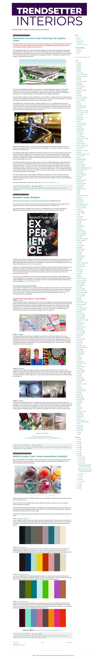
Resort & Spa (80, 166)
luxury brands (80, 314)
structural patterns (81, 383)
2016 (78, 67)
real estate (79, 349)
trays (78, 409)
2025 (78, 441)
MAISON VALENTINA (82, 138)
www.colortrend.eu (52, 495)
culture (78, 243)
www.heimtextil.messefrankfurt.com (33, 437)
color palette (79, 235)
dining (78, 252)
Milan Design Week (81, 150)
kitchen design (80, 309)
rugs (78, 356)
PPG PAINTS (80, 161)
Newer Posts (16, 642)
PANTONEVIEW (80, 159)
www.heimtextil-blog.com (54, 437)
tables (78, 392)
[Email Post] (32, 186)
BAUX (78, 78)
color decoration (80, 231)
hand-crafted (80, 285)
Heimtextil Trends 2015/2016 (26, 197)
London (78, 131)
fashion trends (43, 447)
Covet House (80, 100)
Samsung (79, 171)
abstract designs (80, 206)
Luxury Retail (80, 136)
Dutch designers (80, 105)
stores (78, 382)
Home (42, 642)
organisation (79, 333)
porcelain (79, 342)
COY (78, 93)
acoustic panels (80, 207)
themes (78, 402)
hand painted (80, 283)
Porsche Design (80, 164)
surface (78, 387)
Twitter (78, 53)
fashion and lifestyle (81, 263)
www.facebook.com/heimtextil (28, 438)
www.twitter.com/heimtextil (37, 438)
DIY (77, 102)
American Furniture (81, 74)
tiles (78, 404)
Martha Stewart (80, 143)
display (78, 254)
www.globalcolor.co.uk (57, 630)
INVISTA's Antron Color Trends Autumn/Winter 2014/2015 (40, 456)
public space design (81, 347)
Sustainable (79, 185)
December (80, 457)
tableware (79, 396)
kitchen (78, 306)
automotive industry (26, 188)
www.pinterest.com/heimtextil (57, 438)
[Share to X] (37, 186)
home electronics (81, 290)
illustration (79, 301)
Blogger (73, 655)
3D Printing (79, 72)
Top (77, 192)
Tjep (78, 190)
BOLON (78, 83)
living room (79, 313)
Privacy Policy (80, 40)
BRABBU (79, 85)
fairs (78, 261)
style (78, 385)
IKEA (78, 121)
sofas (78, 364)
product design (80, 345)
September (81, 463)
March (80, 479)
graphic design (80, 282)
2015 (78, 66)
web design (79, 428)
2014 (78, 64)
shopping (79, 361)
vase (78, 418)
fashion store (80, 264)
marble (78, 321)
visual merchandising (27, 448)
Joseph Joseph (80, 124)
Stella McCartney (81, 180)
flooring (78, 273)
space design (80, 366)
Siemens (79, 176)
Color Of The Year (81, 97)
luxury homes (80, 316)
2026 (78, 439)
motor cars (59, 188)
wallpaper (79, 427)
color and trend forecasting (28, 635)
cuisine (78, 242)
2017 (78, 69)
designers (79, 250)
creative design (80, 240)
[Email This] (35, 186)
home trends (25, 637)
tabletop (79, 394)
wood (78, 432)
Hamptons (79, 117)
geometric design (81, 278)
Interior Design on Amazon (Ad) (82, 57)
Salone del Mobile (81, 169)
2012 (78, 486)
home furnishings (63, 447)
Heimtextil (48, 447)
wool (78, 434)
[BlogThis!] (36, 186)
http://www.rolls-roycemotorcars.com (50, 182)
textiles (21, 448)
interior (55, 188)
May (79, 477)
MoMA (78, 152)
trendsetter (43, 637)
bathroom (79, 216)
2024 (78, 443)
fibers (58, 635)
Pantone (79, 162)
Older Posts (69, 642)
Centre (36, 188)
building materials (81, 219)
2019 (78, 445)
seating (78, 358)
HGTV (78, 116)
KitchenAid (79, 128)
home (52, 447)
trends (78, 413)
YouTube (79, 202)
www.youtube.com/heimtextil (47, 438)
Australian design (81, 76)
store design (79, 380)
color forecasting (80, 233)
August (80, 473)
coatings (79, 225)
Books (78, 91)
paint (78, 337)
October (80, 461)
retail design (79, 354)
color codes (27, 447)
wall (78, 423)
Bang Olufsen (80, 86)
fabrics (37, 447)
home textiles (80, 294)
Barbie (78, 88)
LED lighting (79, 130)
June (79, 475)
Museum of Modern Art (82, 154)
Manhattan (79, 142)
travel (78, 406)
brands (78, 218)
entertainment (80, 256)
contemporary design (82, 238)
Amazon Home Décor (82, 44)
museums (79, 328)
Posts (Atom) (22, 644)
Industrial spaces (49, 188)
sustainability (80, 389)
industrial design (41, 188)
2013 (78, 62)
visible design (80, 420)
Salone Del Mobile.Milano (83, 167)
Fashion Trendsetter (52, 635)
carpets (18, 635)
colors (78, 237)
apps (78, 209)
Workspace (79, 200)
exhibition (79, 257)
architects (79, 211)
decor (41, 635)
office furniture (80, 332)
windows (79, 430)
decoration (45, 635)
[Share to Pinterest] (40, 186)
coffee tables (80, 226)
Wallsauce (79, 199)
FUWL (78, 109)
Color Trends (33, 447)
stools (78, 375)
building (32, 188)
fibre (61, 635)
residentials (79, 352)
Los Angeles (79, 133)
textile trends (16, 448)
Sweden (79, 187)
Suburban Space (81, 183)
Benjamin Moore (80, 90)
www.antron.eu (37, 630)
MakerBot (79, 140)
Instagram (79, 50)
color (23, 447)
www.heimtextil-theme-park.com (32, 281)
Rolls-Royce (64, 188)
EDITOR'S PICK (80, 107)
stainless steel (80, 371)
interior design (80, 304)
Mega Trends (80, 147)
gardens (79, 276)
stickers (78, 373)
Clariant (78, 95)
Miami (78, 149)
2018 (78, 71)
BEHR (78, 79)
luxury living (79, 318)
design (78, 247)
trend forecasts (80, 411)
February (80, 481)
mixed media (80, 323)
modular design (80, 326)
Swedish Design (80, 188)
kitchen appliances (81, 307)
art (77, 214)
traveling (79, 408)
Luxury (78, 135)
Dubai (78, 104)
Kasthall (78, 126)
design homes (80, 249)
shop (78, 359)
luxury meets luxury (81, 319)
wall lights (79, 425)
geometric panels (81, 280)
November (80, 459)
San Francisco (80, 173)
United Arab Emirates (82, 195)
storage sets (79, 378)
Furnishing (79, 114)
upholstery (79, 416)
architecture (19, 188)
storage (78, 377)
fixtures (78, 271)
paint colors (79, 339)
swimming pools (80, 390)
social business (80, 363)
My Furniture (80, 155)
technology (15, 189)
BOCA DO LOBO (81, 81)
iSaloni (78, 299)
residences (79, 351)
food (78, 275)
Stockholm (79, 181)
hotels (78, 297)
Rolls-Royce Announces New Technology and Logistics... (85, 465)
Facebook (79, 51)
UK (19, 189)
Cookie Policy (80, 42)
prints (78, 344)
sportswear (79, 370)
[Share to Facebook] (39, 186)
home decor (56, 447)
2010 (78, 488)
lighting (78, 311)
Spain (78, 178)
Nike (78, 157)
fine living (79, 269)
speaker (79, 368)
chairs (78, 223)
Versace (79, 197)
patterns (79, 340)
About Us (79, 39)
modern (78, 325)
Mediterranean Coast (82, 145)
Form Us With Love (81, 112)
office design (80, 330)
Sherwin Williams (81, 174)
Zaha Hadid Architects (82, 204)
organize (79, 335)
